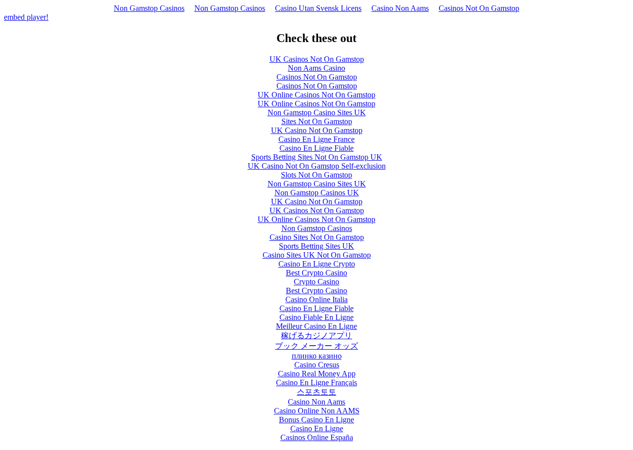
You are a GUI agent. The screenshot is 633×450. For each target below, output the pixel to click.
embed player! (26, 17)
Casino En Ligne (316, 428)
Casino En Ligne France (316, 139)
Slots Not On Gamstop (316, 175)
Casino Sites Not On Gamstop (317, 237)
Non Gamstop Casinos (149, 8)
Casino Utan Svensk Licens (318, 8)
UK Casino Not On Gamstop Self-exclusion (317, 166)
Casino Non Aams (400, 8)
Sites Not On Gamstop (316, 121)
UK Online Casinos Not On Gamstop (316, 94)
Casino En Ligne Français (316, 382)
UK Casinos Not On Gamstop (317, 59)
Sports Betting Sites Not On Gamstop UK (316, 157)
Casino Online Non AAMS (317, 410)
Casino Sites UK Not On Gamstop (317, 255)
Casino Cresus (316, 364)
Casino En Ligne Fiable (316, 148)
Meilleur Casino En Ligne (316, 326)
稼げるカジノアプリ (316, 335)
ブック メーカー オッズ (316, 346)
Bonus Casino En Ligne (316, 419)
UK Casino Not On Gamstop (316, 130)
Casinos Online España (316, 437)
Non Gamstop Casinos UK (316, 192)
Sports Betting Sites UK (316, 246)
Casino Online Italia (316, 299)
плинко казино (317, 356)
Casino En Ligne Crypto (316, 264)
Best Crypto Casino (316, 273)
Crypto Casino (316, 281)
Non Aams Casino (316, 68)
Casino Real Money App (317, 373)
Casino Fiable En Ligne (316, 317)
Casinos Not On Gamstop (479, 8)
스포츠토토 (316, 392)
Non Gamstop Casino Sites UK (317, 112)
